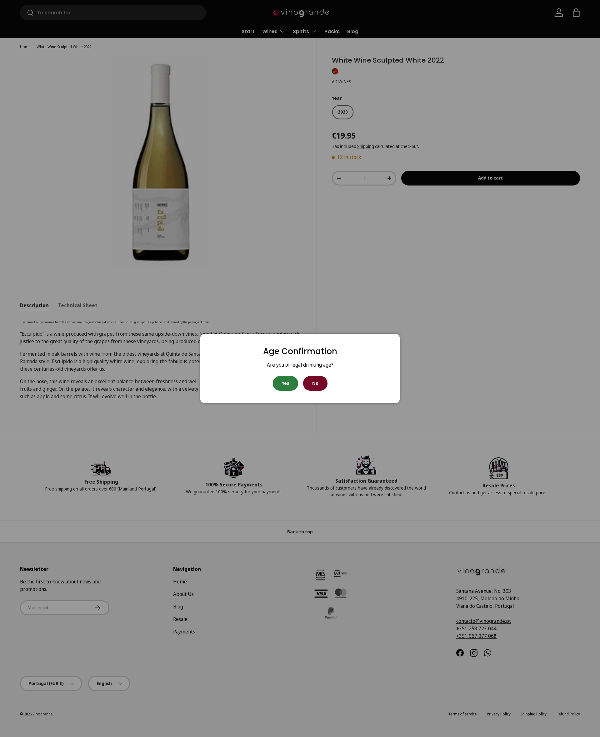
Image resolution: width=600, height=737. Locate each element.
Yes (285, 383)
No (315, 383)
